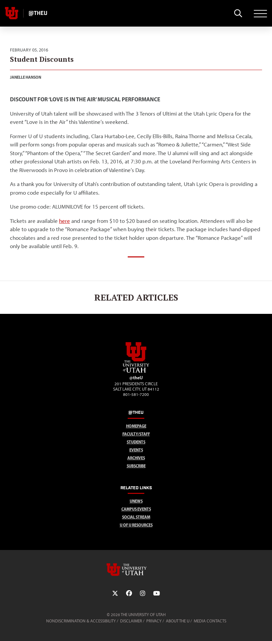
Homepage (136, 425)
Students (136, 441)
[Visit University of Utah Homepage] (11, 13)
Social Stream (136, 516)
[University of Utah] (136, 569)
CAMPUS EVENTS (136, 508)
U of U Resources (136, 524)
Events (136, 449)
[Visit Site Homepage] (136, 371)
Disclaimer (131, 620)
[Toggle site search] (238, 13)
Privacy (154, 620)
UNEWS (136, 501)
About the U (177, 620)
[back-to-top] (264, 628)
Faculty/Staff (136, 433)
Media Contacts (210, 620)
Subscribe (136, 465)
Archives (136, 457)
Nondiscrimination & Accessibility (81, 620)
